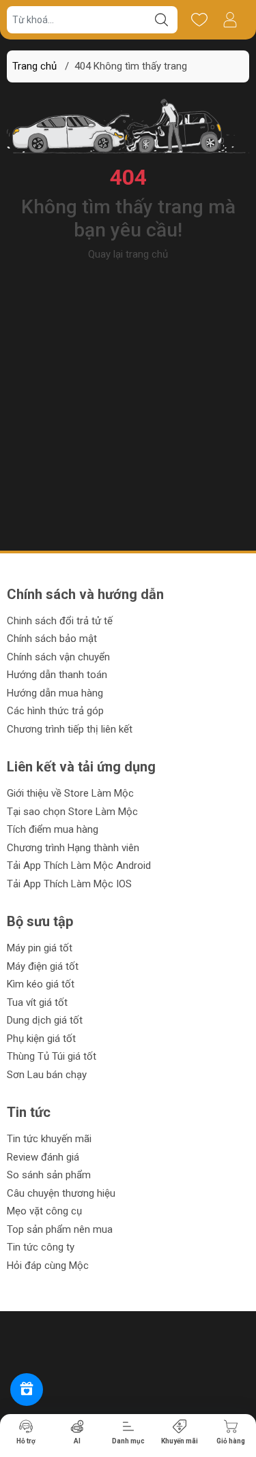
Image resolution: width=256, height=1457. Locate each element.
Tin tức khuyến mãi (49, 1139)
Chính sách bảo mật (52, 638)
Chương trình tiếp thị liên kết (69, 729)
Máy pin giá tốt (39, 948)
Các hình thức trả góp (55, 711)
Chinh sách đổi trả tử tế (60, 621)
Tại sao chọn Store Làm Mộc (72, 812)
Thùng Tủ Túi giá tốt (51, 1056)
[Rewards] (26, 1389)
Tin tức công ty (40, 1247)
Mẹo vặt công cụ (44, 1211)
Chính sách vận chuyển (58, 657)
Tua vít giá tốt (37, 1002)
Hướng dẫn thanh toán (57, 675)
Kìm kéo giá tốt (40, 984)
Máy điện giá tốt (43, 966)
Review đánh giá (43, 1157)
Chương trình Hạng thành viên (73, 848)
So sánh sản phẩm (49, 1175)
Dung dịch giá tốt (45, 1020)
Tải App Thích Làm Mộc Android (79, 865)
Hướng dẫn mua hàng (55, 693)
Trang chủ (34, 66)
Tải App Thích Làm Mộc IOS (69, 884)
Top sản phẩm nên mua (60, 1229)
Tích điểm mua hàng (52, 829)
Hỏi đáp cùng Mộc (48, 1265)
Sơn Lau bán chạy (47, 1075)
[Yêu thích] (199, 20)
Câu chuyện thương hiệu (61, 1193)
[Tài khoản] (229, 20)
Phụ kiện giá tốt (41, 1038)
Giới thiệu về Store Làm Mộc (70, 793)
